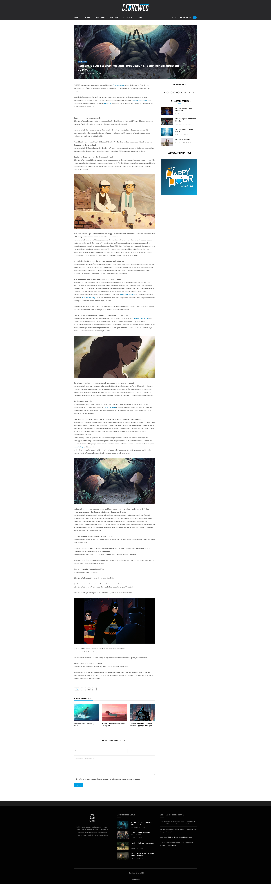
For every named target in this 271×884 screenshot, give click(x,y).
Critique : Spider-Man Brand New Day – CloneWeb (175, 842)
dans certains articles (141, 318)
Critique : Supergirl (166, 832)
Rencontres (100, 17)
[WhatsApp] (181, 73)
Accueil (76, 17)
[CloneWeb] (135, 7)
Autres (139, 17)
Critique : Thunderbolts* (168, 845)
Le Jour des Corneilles (127, 294)
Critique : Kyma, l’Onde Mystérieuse (180, 837)
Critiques (87, 17)
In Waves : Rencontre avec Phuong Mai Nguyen (114, 725)
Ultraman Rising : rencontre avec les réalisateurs (176, 824)
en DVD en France (110, 407)
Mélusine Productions (139, 100)
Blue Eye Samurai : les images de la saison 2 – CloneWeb (176, 821)
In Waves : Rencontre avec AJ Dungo (84, 725)
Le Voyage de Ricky (88, 298)
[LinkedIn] (190, 71)
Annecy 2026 (82, 61)
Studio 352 (108, 103)
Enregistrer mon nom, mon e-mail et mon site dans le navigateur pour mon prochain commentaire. (108, 779)
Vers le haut (136, 880)
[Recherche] (195, 17)
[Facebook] (181, 71)
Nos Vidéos (127, 17)
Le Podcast (114, 17)
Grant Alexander (119, 85)
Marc (82, 73)
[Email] (187, 71)
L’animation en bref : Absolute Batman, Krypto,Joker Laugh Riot (142, 725)
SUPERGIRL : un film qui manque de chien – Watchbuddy (176, 829)
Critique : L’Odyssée (182, 139)
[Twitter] (184, 71)
